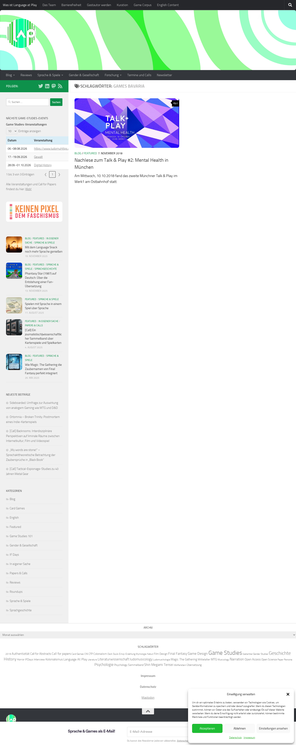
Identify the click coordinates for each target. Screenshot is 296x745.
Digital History (43, 165)
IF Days (14, 554)
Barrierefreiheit (71, 5)
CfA (86, 653)
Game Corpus (142, 5)
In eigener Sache (48, 321)
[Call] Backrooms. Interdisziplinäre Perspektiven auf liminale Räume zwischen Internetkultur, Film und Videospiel (33, 436)
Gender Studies (260, 653)
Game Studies (225, 652)
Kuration (122, 5)
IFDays (29, 659)
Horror (21, 659)
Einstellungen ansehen (273, 728)
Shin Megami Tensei (158, 665)
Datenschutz (235, 737)
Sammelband (136, 664)
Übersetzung (194, 664)
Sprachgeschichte (46, 268)
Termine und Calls (139, 75)
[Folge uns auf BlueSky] (40, 86)
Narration (237, 659)
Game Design (198, 653)
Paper (280, 659)
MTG (214, 659)
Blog (9, 75)
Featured (90, 153)
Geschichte (280, 653)
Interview (39, 659)
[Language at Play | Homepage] (21, 33)
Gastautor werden (99, 5)
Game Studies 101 (21, 536)
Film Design (161, 653)
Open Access (253, 659)
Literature (92, 659)
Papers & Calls (34, 325)
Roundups (16, 592)
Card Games (17, 508)
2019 (8, 653)
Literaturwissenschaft (113, 659)
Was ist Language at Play (20, 5)
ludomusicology (141, 659)
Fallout (150, 654)
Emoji (122, 653)
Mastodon (148, 697)
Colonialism (100, 653)
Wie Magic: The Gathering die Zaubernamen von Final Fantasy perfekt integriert (43, 369)
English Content (168, 5)
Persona (288, 659)
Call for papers (61, 654)
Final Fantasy (177, 654)
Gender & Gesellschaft (84, 75)
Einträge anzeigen (29, 131)
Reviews (26, 75)
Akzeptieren (207, 728)
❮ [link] (45, 174)
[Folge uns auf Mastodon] (53, 86)
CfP (91, 653)
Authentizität (21, 654)
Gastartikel (248, 654)
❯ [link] (59, 174)
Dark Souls (113, 653)
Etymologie (141, 654)
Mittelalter (204, 659)
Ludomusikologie (161, 659)
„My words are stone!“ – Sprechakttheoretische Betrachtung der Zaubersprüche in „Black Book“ (30, 455)
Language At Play (75, 659)
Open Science (269, 659)
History (10, 659)
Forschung (112, 75)
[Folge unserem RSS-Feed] (60, 86)
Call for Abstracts (40, 654)
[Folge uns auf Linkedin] (47, 86)
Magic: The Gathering (184, 659)
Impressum (249, 737)
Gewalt (38, 157)
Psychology (120, 664)
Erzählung (130, 653)
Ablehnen (240, 728)
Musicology (223, 659)
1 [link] (52, 174)
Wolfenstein (180, 664)
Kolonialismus (54, 659)
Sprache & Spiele (48, 75)
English (14, 517)
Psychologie (104, 664)
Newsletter (164, 75)
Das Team (49, 5)
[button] (288, 694)
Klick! (28, 189)
